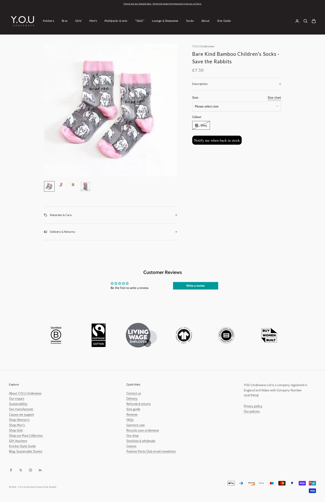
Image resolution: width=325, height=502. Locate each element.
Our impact (16, 398)
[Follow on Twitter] (21, 470)
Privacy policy (253, 406)
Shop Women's (19, 420)
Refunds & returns (138, 404)
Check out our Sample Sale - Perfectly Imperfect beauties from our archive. (162, 3)
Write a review (195, 285)
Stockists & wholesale (140, 441)
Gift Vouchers (18, 441)
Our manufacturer (21, 409)
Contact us (133, 393)
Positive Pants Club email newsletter (151, 451)
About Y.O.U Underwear (25, 393)
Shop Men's (17, 425)
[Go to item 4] (85, 186)
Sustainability (18, 404)
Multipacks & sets (116, 21)
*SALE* (139, 21)
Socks (190, 21)
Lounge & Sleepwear (165, 21)
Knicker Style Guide (22, 446)
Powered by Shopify (46, 487)
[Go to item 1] (49, 186)
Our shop (132, 435)
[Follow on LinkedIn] (40, 470)
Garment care (135, 425)
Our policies (252, 411)
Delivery (132, 398)
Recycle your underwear (142, 430)
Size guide (133, 409)
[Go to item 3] (73, 184)
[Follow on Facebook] (11, 470)
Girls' (78, 21)
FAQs (130, 420)
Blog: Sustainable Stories (25, 451)
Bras (65, 21)
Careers (131, 446)
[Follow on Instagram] (30, 470)
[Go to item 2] (61, 184)
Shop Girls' (16, 430)
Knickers (48, 21)
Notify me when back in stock (217, 140)
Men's (93, 21)
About (205, 21)
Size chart (274, 97)
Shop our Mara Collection (26, 435)
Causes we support (21, 414)
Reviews (131, 414)
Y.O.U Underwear (203, 46)
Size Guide (224, 21)
